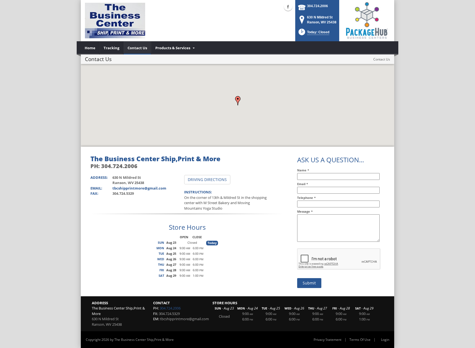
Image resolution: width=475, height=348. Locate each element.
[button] (238, 100)
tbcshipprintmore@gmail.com (139, 188)
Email (302, 184)
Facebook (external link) (288, 6)
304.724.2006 (317, 6)
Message (305, 211)
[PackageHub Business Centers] (366, 20)
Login (385, 339)
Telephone (306, 198)
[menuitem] (90, 47)
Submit (309, 283)
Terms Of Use (360, 339)
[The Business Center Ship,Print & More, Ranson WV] (115, 21)
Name (303, 170)
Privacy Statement (327, 339)
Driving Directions (207, 179)
